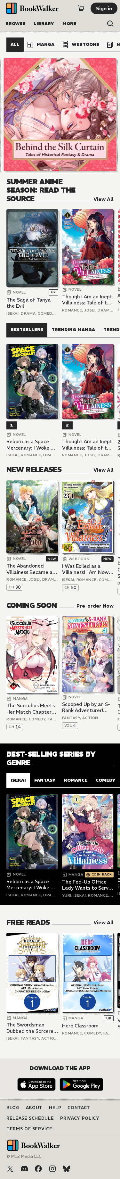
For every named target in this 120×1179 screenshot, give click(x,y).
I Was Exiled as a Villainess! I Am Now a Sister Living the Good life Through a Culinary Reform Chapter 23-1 (87, 569)
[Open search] (110, 24)
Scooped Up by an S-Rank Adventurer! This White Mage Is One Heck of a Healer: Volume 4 (87, 707)
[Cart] (81, 8)
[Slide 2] (60, 114)
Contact (79, 1108)
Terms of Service (29, 1129)
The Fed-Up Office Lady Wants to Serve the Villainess (86, 885)
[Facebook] (38, 1169)
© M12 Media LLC (24, 1156)
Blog (13, 1108)
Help (55, 1108)
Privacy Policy (79, 1118)
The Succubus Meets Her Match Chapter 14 (30, 708)
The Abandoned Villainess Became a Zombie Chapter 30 (29, 569)
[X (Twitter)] (10, 1169)
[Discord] (24, 1169)
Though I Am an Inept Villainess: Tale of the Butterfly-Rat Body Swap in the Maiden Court (87, 300)
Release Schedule (30, 1118)
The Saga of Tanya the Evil (28, 303)
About (34, 1108)
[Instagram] (52, 1169)
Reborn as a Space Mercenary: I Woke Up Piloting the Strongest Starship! (31, 444)
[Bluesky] (66, 1169)
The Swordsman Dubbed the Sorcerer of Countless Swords (30, 1028)
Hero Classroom (80, 1026)
